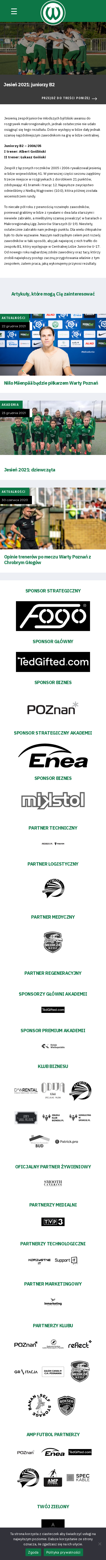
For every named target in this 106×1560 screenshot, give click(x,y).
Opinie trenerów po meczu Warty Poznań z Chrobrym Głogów (47, 559)
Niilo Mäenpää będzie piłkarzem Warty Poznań (51, 383)
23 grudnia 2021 (14, 413)
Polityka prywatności (63, 1552)
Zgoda (33, 1552)
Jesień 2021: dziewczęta (29, 470)
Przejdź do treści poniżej (66, 98)
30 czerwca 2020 (15, 500)
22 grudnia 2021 (14, 326)
